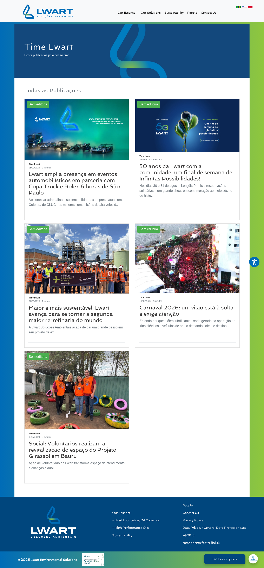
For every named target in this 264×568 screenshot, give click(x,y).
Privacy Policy (193, 520)
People (192, 12)
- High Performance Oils (130, 528)
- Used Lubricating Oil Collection (136, 520)
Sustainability (174, 12)
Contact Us (208, 12)
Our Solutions (151, 12)
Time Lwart (34, 164)
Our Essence (126, 12)
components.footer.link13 (201, 543)
